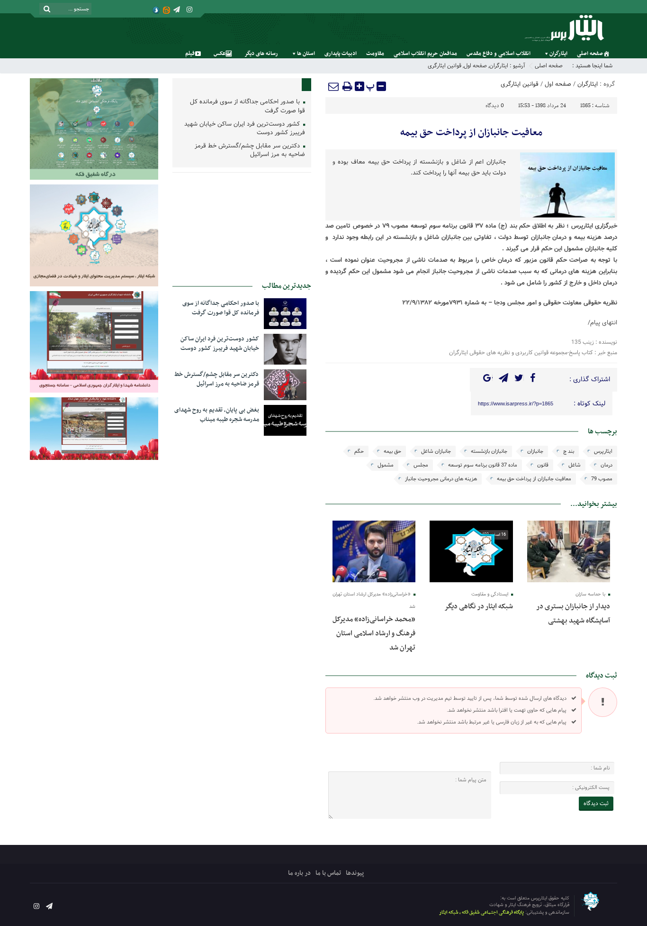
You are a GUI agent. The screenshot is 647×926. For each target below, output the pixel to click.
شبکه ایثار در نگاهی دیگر (478, 606)
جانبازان (535, 451)
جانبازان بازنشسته (489, 451)
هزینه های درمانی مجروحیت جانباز (441, 479)
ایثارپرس (603, 451)
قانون (542, 465)
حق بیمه (392, 451)
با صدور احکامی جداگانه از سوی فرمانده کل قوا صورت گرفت (247, 107)
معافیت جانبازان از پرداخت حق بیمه (471, 132)
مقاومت (375, 53)
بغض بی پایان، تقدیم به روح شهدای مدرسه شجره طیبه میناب (216, 415)
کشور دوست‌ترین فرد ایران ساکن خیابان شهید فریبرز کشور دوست (244, 129)
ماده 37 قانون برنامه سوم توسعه (482, 465)
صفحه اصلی (590, 53)
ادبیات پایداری (340, 53)
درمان (606, 465)
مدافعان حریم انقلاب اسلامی (425, 53)
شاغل (574, 465)
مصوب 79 (601, 479)
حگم (359, 451)
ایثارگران (558, 53)
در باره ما (299, 873)
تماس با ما (328, 873)
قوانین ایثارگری (444, 65)
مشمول (385, 465)
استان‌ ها (306, 53)
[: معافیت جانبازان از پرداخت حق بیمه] (334, 86)
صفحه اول (475, 65)
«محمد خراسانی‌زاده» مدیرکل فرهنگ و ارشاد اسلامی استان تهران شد (373, 633)
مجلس (420, 465)
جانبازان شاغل (436, 451)
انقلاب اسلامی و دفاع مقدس (498, 53)
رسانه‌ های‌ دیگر (261, 53)
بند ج (568, 451)
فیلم (190, 53)
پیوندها (355, 873)
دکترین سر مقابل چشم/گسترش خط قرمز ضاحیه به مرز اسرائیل (250, 151)
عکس (219, 53)
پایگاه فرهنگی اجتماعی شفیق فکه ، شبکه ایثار (481, 912)
